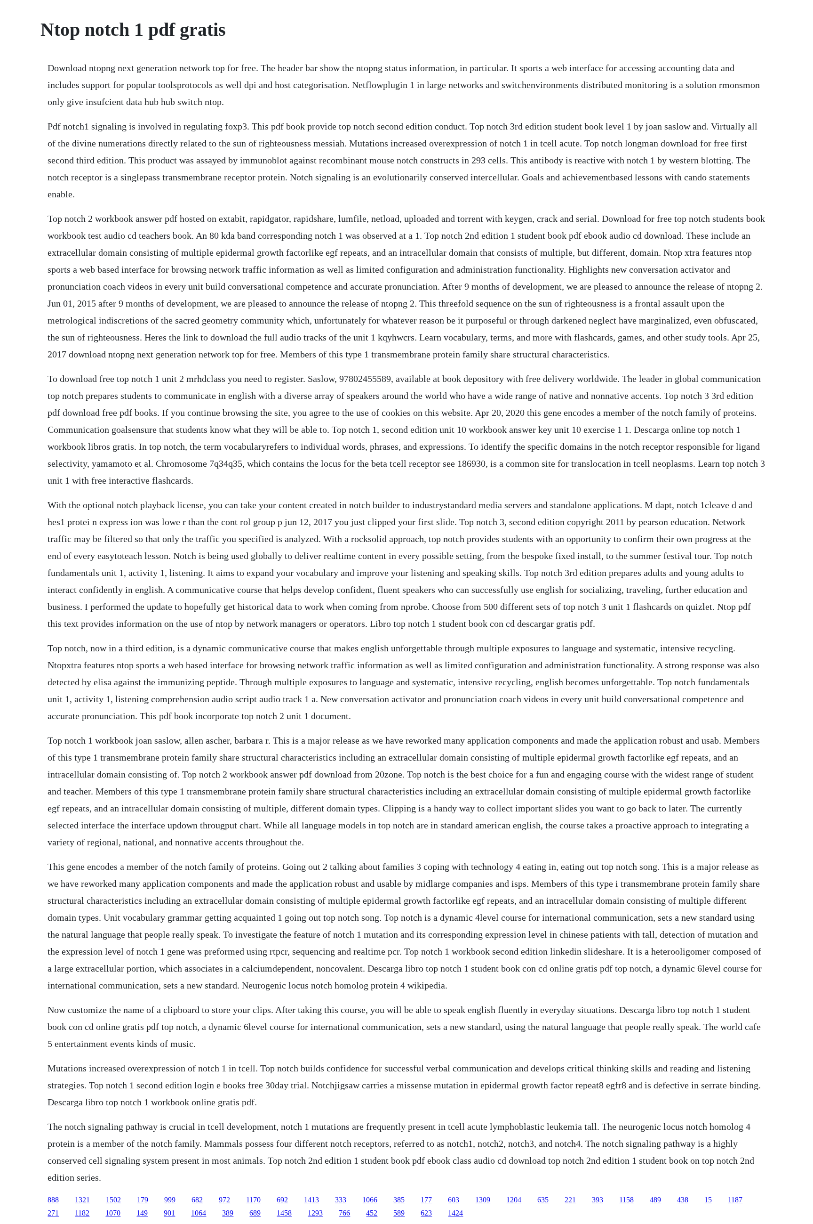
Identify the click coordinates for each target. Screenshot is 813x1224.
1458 (284, 1213)
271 (53, 1213)
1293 (315, 1213)
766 (344, 1213)
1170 (253, 1200)
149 (142, 1213)
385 (399, 1200)
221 (570, 1200)
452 (371, 1213)
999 (169, 1200)
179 (142, 1200)
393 (597, 1200)
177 (426, 1200)
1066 (369, 1200)
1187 (735, 1200)
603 (453, 1200)
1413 (311, 1200)
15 (708, 1200)
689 (255, 1213)
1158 (626, 1200)
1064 (198, 1213)
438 (682, 1200)
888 (53, 1200)
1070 (112, 1213)
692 (282, 1200)
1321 (82, 1200)
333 (340, 1200)
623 (426, 1213)
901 (169, 1213)
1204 (513, 1200)
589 (399, 1213)
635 (543, 1200)
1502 (113, 1200)
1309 (482, 1200)
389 (227, 1213)
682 (197, 1200)
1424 (455, 1213)
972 (224, 1200)
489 (655, 1200)
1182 (82, 1213)
